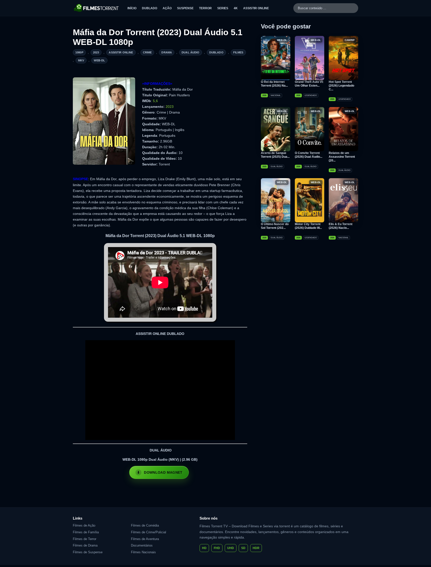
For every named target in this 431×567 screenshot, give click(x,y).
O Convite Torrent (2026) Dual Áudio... (308, 154)
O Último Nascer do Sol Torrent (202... (275, 226)
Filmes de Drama (85, 545)
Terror (205, 8)
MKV (81, 60)
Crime (147, 52)
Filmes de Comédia (145, 525)
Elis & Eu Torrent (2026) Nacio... (340, 226)
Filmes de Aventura (145, 539)
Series (222, 8)
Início (131, 8)
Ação (167, 8)
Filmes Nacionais (143, 552)
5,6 (155, 101)
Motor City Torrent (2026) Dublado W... (308, 226)
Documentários (142, 545)
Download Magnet (163, 472)
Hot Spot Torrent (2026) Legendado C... (341, 85)
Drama (166, 52)
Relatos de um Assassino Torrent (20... (342, 156)
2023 (96, 52)
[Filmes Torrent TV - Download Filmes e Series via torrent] (96, 8)
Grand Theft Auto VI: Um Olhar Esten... (309, 83)
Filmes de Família (86, 532)
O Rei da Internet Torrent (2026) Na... (274, 83)
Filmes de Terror (84, 539)
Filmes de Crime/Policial (148, 532)
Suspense (185, 8)
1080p (79, 52)
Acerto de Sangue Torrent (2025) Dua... (275, 154)
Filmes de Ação (84, 525)
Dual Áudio (191, 52)
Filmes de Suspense (88, 552)
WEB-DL (99, 60)
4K (236, 8)
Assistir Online (256, 8)
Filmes (238, 52)
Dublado (149, 8)
